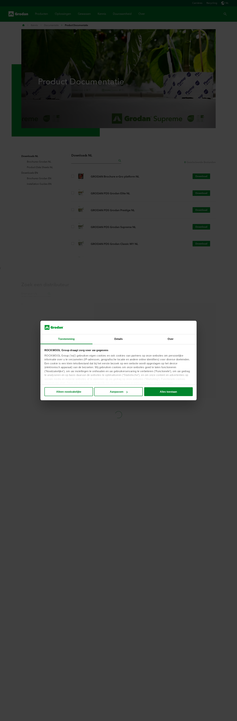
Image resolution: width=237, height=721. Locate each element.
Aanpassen (116, 391)
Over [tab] (170, 338)
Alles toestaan (168, 391)
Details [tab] (118, 338)
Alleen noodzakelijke (68, 391)
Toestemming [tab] (66, 338)
